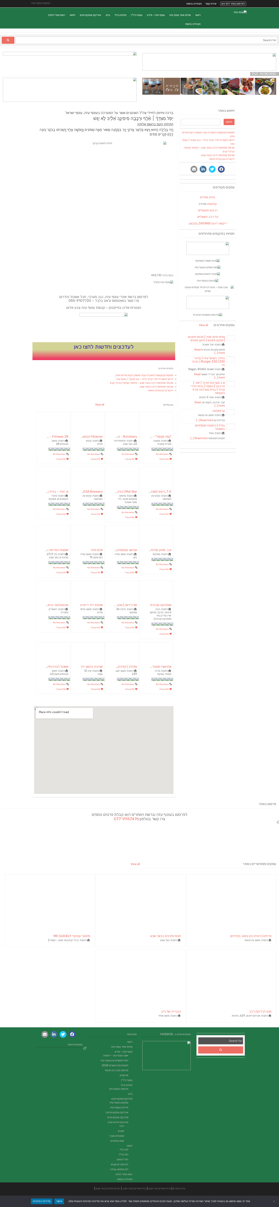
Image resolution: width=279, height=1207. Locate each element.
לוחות (72, 15)
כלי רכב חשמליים (207, 217)
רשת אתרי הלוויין (56, 15)
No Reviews (162, 454)
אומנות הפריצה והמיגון (54, 550)
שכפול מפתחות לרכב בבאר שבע (156, 386)
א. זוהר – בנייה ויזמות (54, 491)
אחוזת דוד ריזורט (91, 605)
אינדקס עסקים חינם (90, 15)
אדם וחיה (97, 550)
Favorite (164, 459)
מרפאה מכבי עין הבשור (116, 1070)
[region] (106, 282)
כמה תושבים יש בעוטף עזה (114, 1060)
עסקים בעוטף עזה (119, 1102)
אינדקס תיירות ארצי (118, 1122)
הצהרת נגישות (194, 3)
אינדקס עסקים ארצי (117, 1117)
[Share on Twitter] (212, 169)
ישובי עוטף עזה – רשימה (115, 1055)
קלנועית (212, 204)
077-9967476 (126, 818)
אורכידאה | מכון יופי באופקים (118, 605)
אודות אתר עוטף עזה (180, 15)
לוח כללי (124, 1149)
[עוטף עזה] (240, 12)
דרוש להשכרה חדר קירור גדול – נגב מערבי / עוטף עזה (144, 379)
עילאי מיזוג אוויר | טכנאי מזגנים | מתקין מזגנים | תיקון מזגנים (206, 338)
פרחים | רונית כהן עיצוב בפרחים (250, 936)
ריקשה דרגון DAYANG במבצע (208, 223)
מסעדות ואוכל (116, 1136)
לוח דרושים (122, 1159)
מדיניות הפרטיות (41, 1201)
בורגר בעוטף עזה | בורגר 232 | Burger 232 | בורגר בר (208, 361)
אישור (59, 1201)
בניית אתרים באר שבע (159, 1188)
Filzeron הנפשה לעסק (88, 436)
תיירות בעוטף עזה (119, 1107)
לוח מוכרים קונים (119, 1164)
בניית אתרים (179, 1188)
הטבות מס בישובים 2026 (115, 1065)
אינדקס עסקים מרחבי (117, 1112)
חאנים (121, 1131)
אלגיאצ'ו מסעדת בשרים (156, 666)
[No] (274, 1201)
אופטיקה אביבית (160, 605)
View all (99, 404)
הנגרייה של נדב (171, 1011)
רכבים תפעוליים (208, 210)
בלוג (108, 15)
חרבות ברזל (120, 15)
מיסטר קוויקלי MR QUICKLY (72, 936)
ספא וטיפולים (117, 1141)
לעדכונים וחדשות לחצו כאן (104, 347)
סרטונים (124, 1075)
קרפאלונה (218, 411)
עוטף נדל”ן (136, 15)
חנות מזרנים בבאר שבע (165, 936)
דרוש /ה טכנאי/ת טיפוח (160, 390)
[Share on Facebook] (221, 169)
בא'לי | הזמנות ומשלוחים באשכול (210, 427)
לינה (122, 1126)
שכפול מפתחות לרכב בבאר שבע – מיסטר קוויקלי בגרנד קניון (141, 383)
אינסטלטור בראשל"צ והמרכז (49, 605)
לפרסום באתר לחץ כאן (233, 3)
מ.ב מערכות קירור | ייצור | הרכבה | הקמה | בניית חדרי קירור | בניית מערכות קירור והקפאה (208, 388)
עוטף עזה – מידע (156, 15)
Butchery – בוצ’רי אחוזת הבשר (116, 436)
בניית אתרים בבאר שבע (135, 1188)
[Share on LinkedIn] (203, 169)
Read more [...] (204, 420)
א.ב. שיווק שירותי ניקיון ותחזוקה (151, 550)
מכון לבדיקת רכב (260, 1011)
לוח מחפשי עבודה (119, 1169)
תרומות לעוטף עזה (118, 1089)
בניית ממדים (207, 197)
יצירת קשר (211, 3)
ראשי (198, 15)
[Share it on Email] (194, 169)
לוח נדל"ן (123, 1154)
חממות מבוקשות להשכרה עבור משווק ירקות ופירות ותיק (144, 375)
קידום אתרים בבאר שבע (107, 1188)
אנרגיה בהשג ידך (91, 666)
